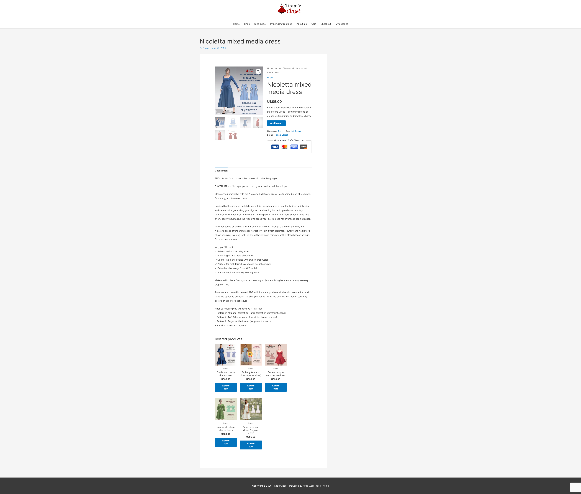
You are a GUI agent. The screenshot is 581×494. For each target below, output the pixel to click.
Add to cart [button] (226, 387)
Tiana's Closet (281, 135)
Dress (287, 68)
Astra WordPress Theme (316, 485)
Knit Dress (296, 131)
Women (278, 68)
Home (236, 23)
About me (302, 23)
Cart (313, 23)
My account (341, 23)
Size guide (260, 23)
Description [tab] (221, 170)
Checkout (326, 23)
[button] (258, 71)
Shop (247, 23)
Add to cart (276, 123)
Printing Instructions (281, 23)
